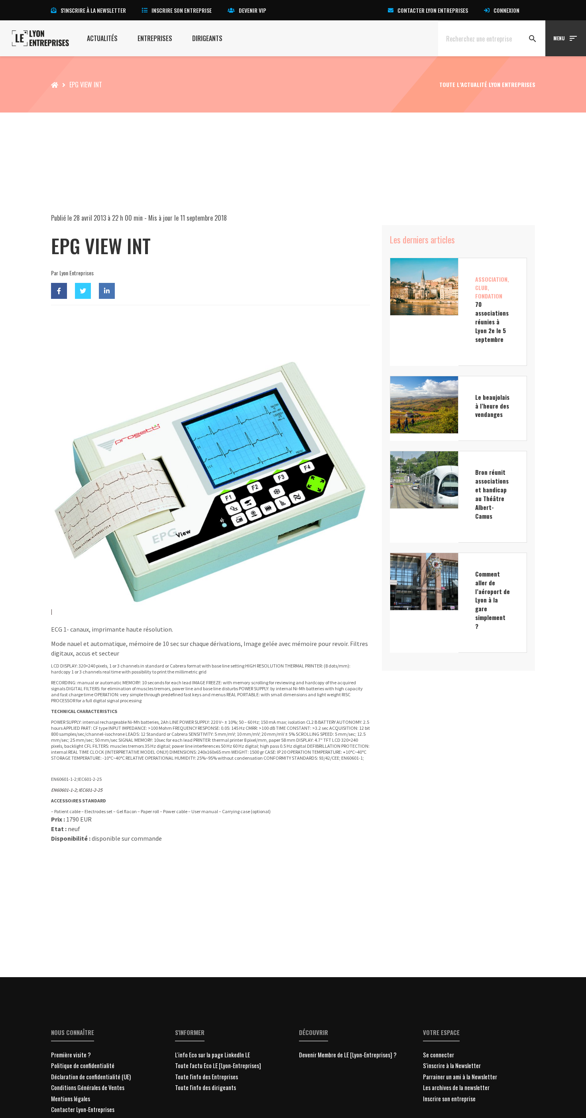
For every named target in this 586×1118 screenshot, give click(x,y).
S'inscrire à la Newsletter (452, 1065)
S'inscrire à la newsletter (93, 10)
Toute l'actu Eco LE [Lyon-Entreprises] (218, 1065)
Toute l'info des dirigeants (205, 1087)
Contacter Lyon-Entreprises (82, 1109)
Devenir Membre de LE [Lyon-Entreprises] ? (348, 1054)
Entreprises (155, 38)
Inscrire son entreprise (181, 10)
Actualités (102, 38)
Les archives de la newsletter (456, 1087)
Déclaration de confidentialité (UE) (91, 1076)
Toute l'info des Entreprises (206, 1076)
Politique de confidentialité (82, 1065)
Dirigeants (207, 38)
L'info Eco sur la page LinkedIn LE (212, 1054)
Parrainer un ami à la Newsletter (460, 1076)
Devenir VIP (252, 10)
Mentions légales (70, 1098)
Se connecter (438, 1054)
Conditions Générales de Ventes (87, 1087)
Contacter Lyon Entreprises (432, 10)
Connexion (506, 10)
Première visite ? (71, 1054)
